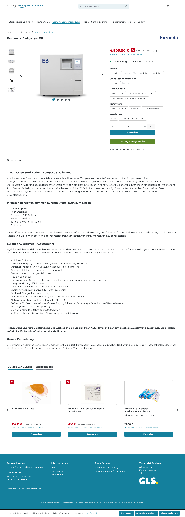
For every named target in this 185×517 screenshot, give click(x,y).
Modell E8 (130, 73)
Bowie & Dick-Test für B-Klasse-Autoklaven (86, 410)
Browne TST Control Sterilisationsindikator (137, 410)
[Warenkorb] (174, 6)
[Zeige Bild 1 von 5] (54, 100)
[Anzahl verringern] (112, 126)
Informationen (59, 463)
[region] (55, 75)
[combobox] (100, 6)
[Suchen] (126, 6)
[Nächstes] (103, 75)
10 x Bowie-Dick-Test (152, 108)
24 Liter (127, 83)
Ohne (113, 118)
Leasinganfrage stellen (132, 141)
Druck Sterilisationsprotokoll (141, 93)
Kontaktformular (32, 489)
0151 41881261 (14, 472)
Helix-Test (135, 108)
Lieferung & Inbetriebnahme (132, 118)
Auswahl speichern (146, 513)
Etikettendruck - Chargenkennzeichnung (129, 98)
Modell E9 (144, 73)
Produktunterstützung (106, 467)
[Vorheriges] (21, 75)
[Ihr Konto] (167, 6)
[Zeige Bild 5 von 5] (69, 100)
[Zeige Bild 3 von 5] (62, 100)
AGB (53, 467)
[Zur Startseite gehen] (25, 6)
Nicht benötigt (117, 93)
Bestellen (132, 132)
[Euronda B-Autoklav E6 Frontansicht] (62, 75)
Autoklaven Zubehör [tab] (20, 366)
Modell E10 (157, 73)
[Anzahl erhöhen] (144, 126)
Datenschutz (57, 474)
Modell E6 (115, 73)
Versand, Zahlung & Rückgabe (110, 471)
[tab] (15, 160)
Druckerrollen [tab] (44, 366)
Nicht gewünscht (118, 108)
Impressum (57, 471)
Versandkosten (85, 502)
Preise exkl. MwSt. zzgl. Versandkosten (126, 54)
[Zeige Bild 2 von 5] (58, 100)
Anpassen (126, 513)
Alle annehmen (169, 513)
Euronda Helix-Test (23, 408)
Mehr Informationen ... (93, 513)
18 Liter (114, 83)
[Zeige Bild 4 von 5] (66, 100)
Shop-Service (102, 463)
